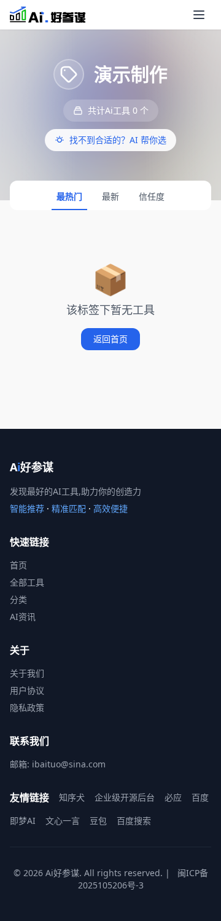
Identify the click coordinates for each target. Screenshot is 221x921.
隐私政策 (27, 707)
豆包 (98, 820)
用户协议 (27, 690)
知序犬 (72, 797)
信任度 (152, 196)
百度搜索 (134, 820)
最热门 (69, 196)
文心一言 (62, 820)
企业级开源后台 (125, 797)
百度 (200, 797)
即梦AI (23, 820)
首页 (18, 565)
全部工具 (27, 582)
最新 (110, 196)
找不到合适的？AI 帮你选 (117, 140)
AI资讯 (23, 616)
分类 (18, 599)
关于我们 (27, 673)
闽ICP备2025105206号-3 (143, 879)
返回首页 (110, 339)
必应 (173, 797)
